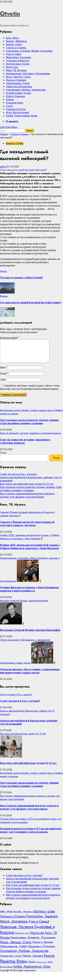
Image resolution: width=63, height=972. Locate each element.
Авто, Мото (12, 37)
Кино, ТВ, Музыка (16, 70)
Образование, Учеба (18, 83)
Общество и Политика (19, 86)
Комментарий (9, 337)
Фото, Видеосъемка (17, 112)
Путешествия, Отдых (18, 93)
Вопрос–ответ (14, 44)
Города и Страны (16, 47)
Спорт (9, 106)
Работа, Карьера (15, 96)
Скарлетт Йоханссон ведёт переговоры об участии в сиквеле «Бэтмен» (27, 523)
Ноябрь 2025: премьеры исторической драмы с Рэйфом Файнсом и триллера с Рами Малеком (29, 537)
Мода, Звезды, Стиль (18, 76)
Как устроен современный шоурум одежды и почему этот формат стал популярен (27, 495)
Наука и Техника (16, 80)
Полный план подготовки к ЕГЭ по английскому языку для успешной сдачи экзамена (31, 830)
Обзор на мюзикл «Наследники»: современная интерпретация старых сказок (29, 671)
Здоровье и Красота (17, 60)
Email (4, 373)
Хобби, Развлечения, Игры (21, 115)
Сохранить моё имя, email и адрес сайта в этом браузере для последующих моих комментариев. (29, 387)
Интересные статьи (17, 63)
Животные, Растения (18, 57)
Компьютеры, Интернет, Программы (28, 73)
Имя (3, 367)
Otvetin (10, 13)
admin (3, 166)
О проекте (12, 121)
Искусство (12, 67)
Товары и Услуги (16, 109)
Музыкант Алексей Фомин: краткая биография (24, 600)
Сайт (3, 379)
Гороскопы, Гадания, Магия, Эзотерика (29, 50)
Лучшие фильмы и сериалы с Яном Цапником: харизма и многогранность (29, 589)
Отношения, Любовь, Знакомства (26, 89)
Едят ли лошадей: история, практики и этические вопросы (30, 433)
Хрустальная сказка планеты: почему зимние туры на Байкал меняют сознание (29, 421)
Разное (10, 99)
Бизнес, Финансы (16, 41)
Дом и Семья (13, 54)
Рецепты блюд (14, 102)
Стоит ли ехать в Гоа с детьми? (18, 474)
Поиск (3, 452)
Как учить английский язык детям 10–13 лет (27, 483)
